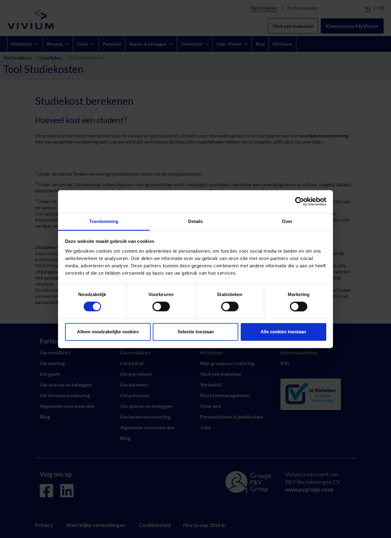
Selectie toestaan (195, 332)
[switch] (161, 306)
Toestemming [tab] (103, 221)
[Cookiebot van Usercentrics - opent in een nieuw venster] (299, 201)
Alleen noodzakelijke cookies (108, 332)
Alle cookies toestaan (283, 332)
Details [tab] (195, 221)
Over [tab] (287, 221)
